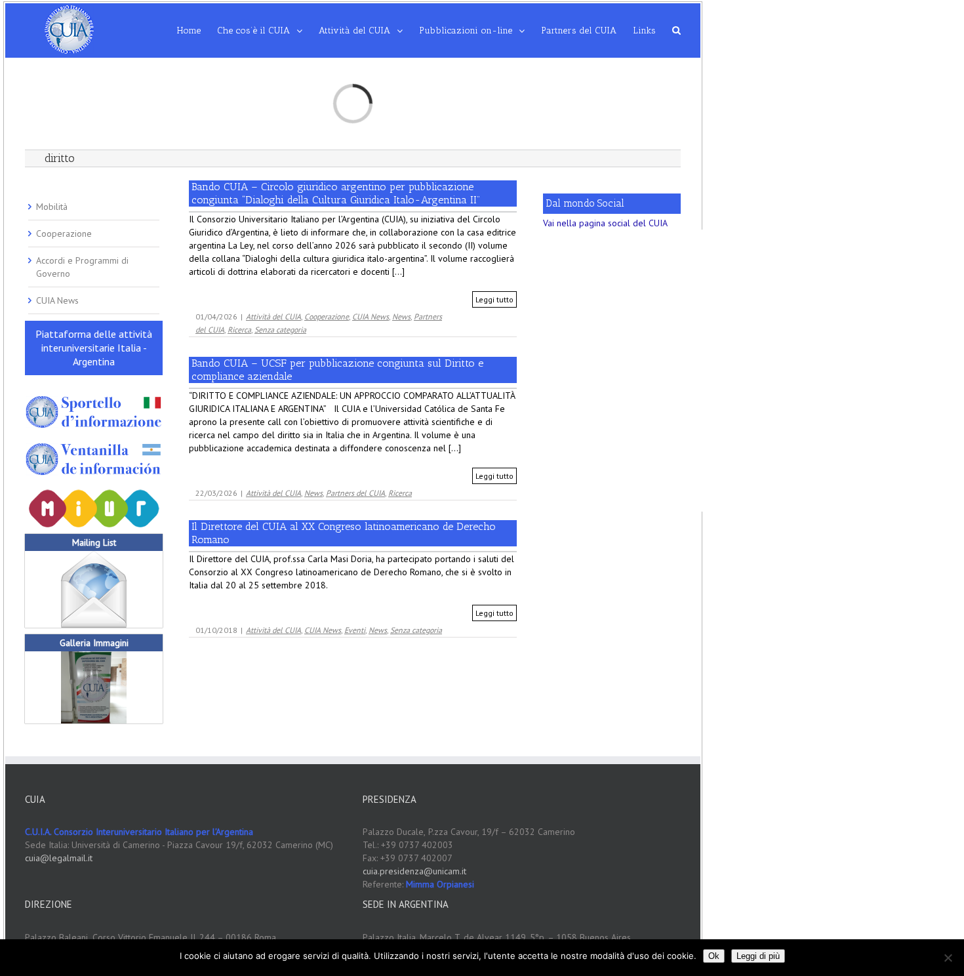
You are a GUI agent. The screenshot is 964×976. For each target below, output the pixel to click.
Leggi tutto (494, 299)
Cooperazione (326, 316)
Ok (713, 956)
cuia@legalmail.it (58, 858)
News (401, 316)
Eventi (354, 630)
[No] (947, 957)
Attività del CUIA (273, 316)
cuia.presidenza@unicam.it (414, 871)
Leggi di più (758, 956)
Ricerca (239, 330)
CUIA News (370, 316)
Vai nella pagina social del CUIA (605, 223)
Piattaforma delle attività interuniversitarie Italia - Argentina (93, 347)
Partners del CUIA (355, 493)
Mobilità (52, 207)
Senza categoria (280, 330)
